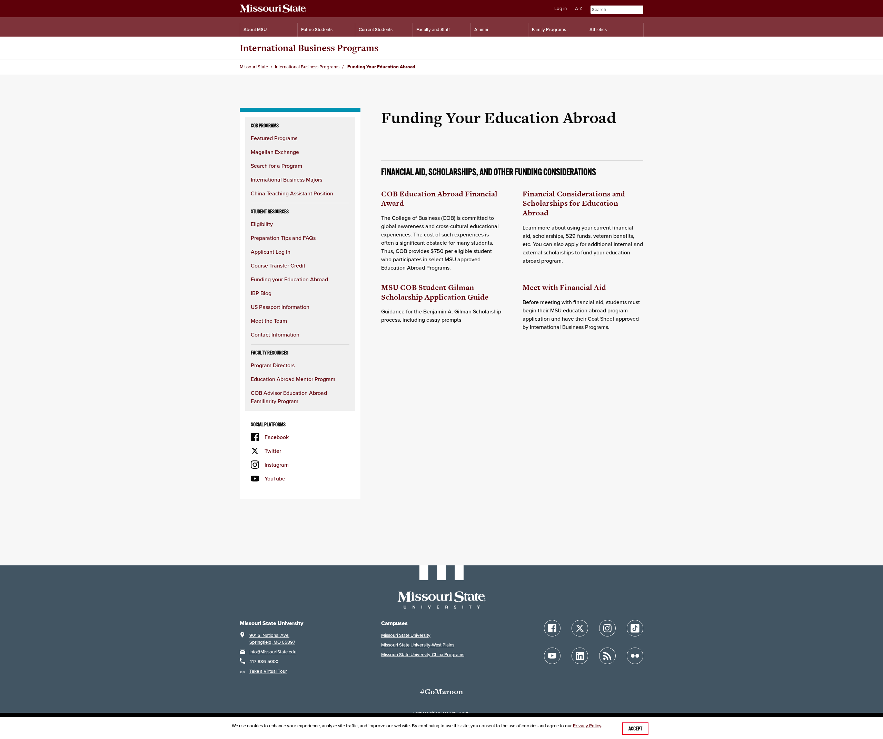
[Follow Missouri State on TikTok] (635, 628)
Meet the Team (269, 320)
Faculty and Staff (433, 29)
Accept (635, 729)
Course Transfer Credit (278, 265)
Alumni (481, 29)
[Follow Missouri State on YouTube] (552, 656)
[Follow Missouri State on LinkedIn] (580, 656)
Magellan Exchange (275, 152)
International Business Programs (309, 47)
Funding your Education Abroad (289, 279)
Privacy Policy (587, 725)
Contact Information (275, 334)
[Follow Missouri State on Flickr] (635, 656)
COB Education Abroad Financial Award (439, 198)
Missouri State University (405, 635)
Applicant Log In (270, 251)
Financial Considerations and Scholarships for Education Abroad (574, 203)
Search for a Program (276, 165)
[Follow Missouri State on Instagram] (607, 628)
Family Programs (549, 29)
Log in (560, 8)
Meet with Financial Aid (564, 287)
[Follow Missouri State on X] (580, 628)
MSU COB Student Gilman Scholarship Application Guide (434, 292)
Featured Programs (274, 138)
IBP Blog (261, 293)
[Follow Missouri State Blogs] (607, 656)
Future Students (317, 29)
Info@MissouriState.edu (272, 652)
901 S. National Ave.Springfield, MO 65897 (272, 638)
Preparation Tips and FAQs (283, 238)
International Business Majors (286, 179)
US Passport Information (280, 307)
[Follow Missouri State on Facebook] (552, 628)
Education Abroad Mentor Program (293, 379)
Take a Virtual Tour (268, 671)
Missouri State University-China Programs (422, 654)
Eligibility (262, 224)
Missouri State (254, 67)
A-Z (578, 8)
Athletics (598, 29)
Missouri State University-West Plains (417, 645)
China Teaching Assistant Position (292, 193)
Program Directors (273, 365)
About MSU (255, 29)
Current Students (376, 29)
